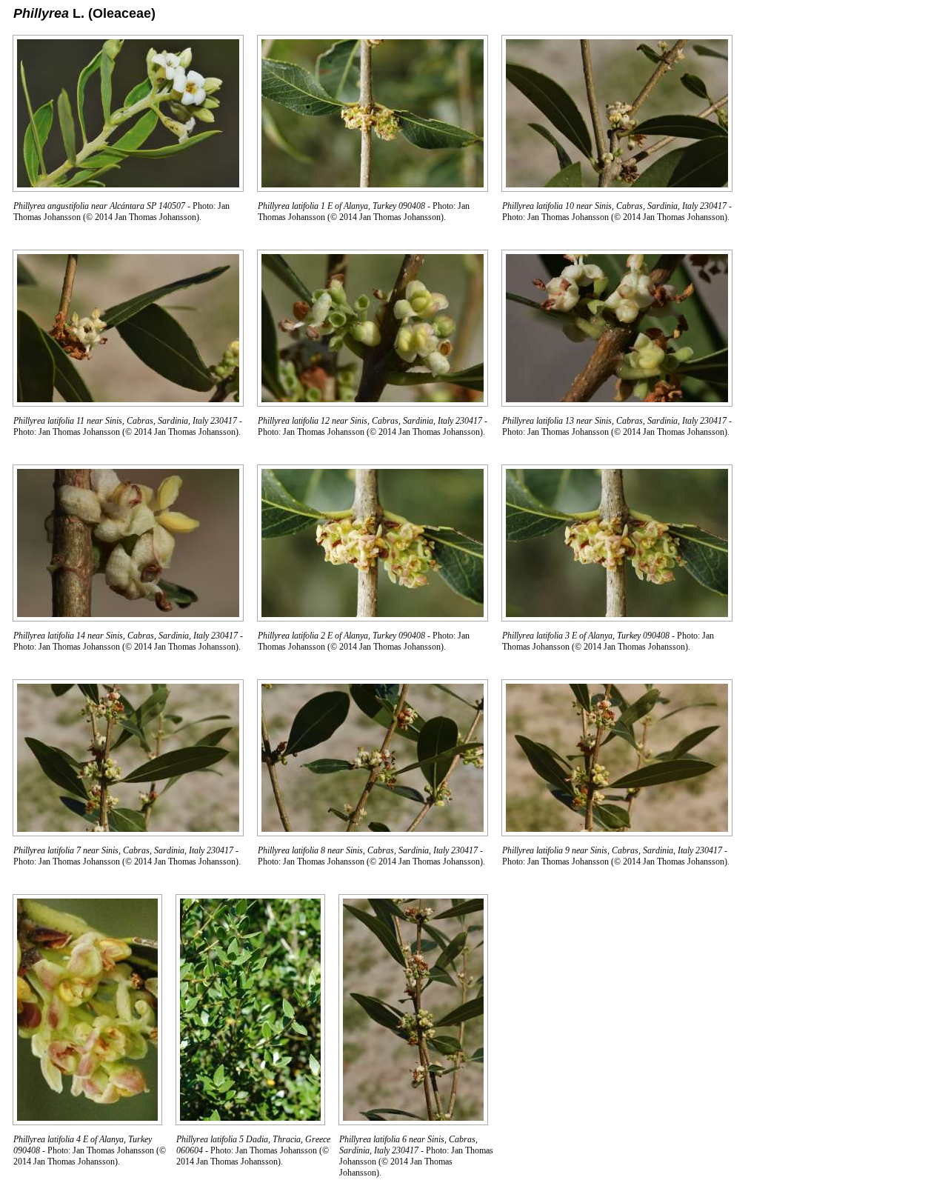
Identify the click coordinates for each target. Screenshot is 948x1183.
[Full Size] (128, 187)
